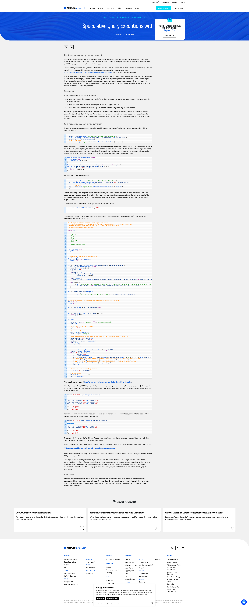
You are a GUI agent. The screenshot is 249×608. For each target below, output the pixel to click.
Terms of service (172, 559)
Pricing (119, 8)
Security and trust (70, 562)
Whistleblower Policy (174, 565)
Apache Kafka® (69, 573)
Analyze (89, 559)
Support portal (129, 571)
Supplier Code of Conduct (172, 573)
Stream (66, 570)
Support (174, 2)
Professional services (113, 570)
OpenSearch (90, 568)
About (137, 8)
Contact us (165, 2)
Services (100, 8)
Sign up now (169, 35)
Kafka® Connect (70, 576)
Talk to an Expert (163, 8)
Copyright (170, 584)
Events (126, 576)
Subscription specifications (171, 590)
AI (65, 568)
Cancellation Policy (173, 577)
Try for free (179, 8)
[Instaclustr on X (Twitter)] (172, 548)
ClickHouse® (90, 562)
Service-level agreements (171, 569)
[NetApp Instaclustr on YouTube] (183, 548)
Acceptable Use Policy (172, 580)
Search (88, 565)
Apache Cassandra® (71, 584)
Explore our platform (71, 559)
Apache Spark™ (144, 576)
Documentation (129, 562)
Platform (92, 8)
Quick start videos (130, 565)
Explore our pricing (113, 559)
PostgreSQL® (68, 581)
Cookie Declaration (173, 587)
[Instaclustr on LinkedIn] (177, 548)
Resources (128, 8)
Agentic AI (158, 559)
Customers (110, 8)
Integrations (128, 568)
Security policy (172, 562)
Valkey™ (141, 568)
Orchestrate (90, 570)
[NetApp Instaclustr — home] (75, 8)
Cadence (89, 573)
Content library (129, 579)
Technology (112, 17)
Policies (169, 556)
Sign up (127, 559)
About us (109, 580)
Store (66, 579)
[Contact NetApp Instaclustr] (244, 602)
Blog (105, 17)
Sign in (182, 2)
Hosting (67, 565)
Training (109, 573)
